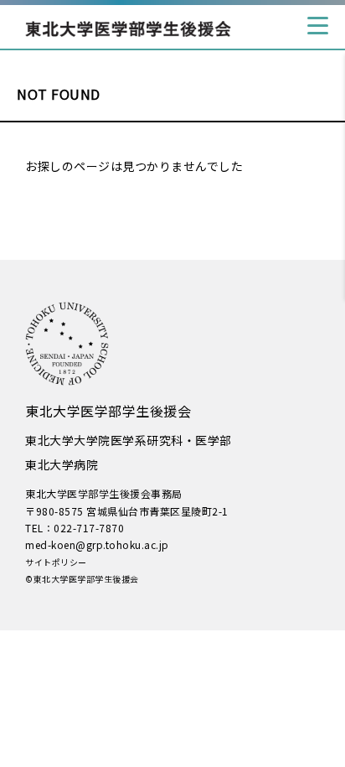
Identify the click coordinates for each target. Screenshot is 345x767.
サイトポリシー (56, 562)
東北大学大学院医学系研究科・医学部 (128, 440)
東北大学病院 (61, 464)
